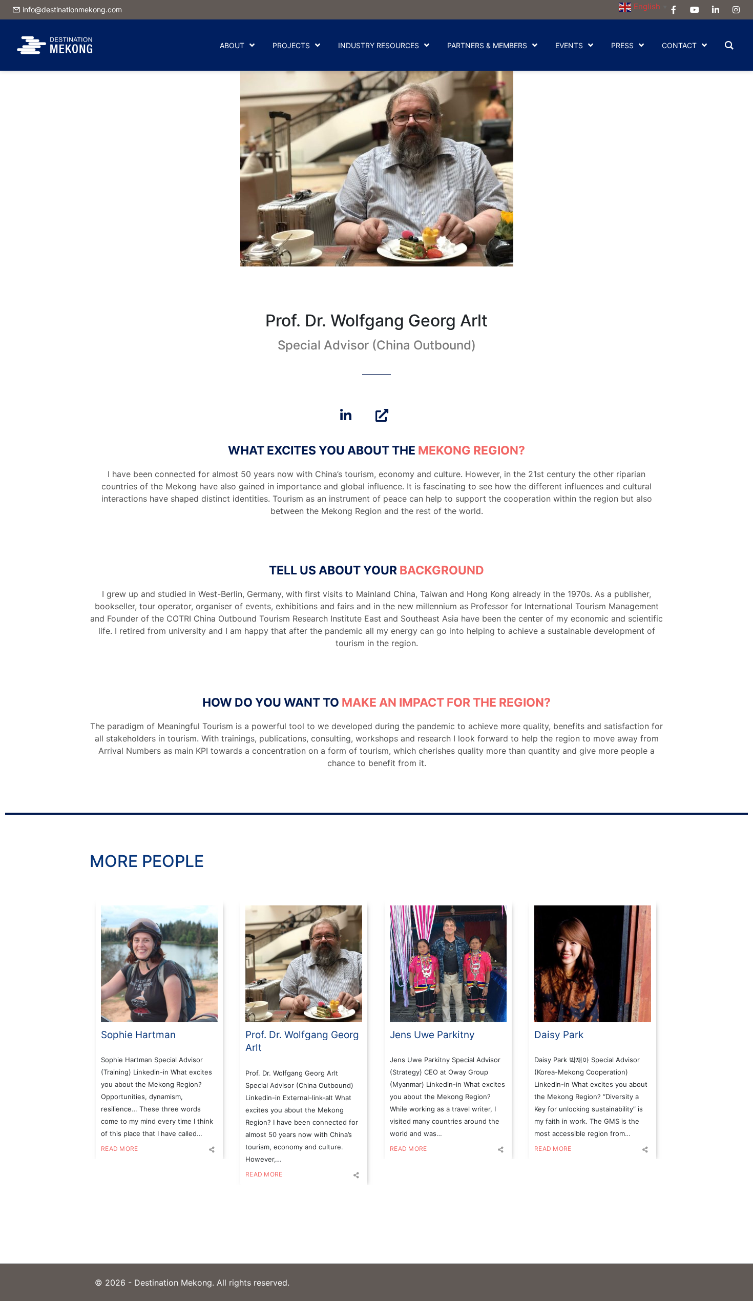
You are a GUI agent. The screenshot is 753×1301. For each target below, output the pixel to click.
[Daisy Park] (592, 963)
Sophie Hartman (138, 1035)
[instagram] (736, 9)
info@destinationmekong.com (72, 9)
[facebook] (674, 9)
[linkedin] (716, 9)
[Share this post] (211, 1150)
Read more (119, 1148)
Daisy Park (558, 1035)
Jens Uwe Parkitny (432, 1035)
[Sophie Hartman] (159, 963)
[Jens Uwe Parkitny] (448, 963)
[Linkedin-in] (346, 415)
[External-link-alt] (381, 415)
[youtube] (694, 9)
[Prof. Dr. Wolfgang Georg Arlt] (303, 963)
